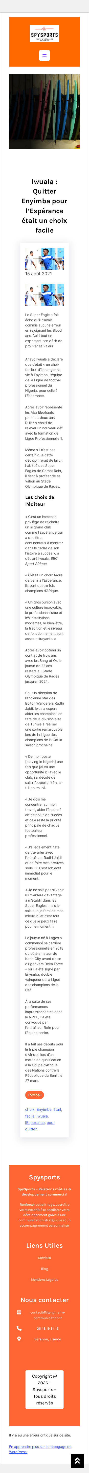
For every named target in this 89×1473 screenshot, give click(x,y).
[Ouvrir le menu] (44, 55)
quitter (31, 1129)
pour (51, 1122)
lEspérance (35, 1122)
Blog (44, 1269)
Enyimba (44, 1109)
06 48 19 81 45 (48, 1328)
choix (30, 1109)
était (57, 1109)
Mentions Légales (44, 1279)
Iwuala (42, 1116)
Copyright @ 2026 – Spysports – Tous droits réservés (44, 1389)
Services (44, 1258)
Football (35, 1095)
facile (30, 1116)
